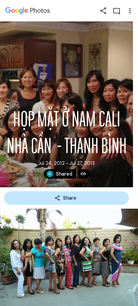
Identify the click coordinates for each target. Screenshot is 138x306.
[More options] (130, 10)
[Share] (103, 10)
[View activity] (116, 10)
